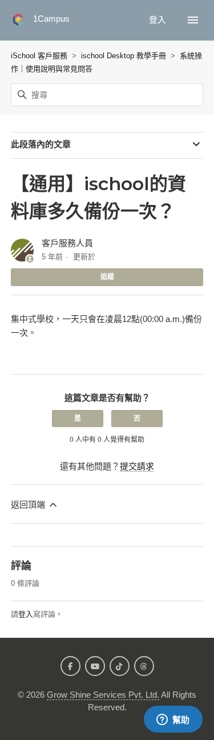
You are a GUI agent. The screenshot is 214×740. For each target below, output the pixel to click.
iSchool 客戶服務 (39, 55)
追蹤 (107, 277)
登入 (25, 614)
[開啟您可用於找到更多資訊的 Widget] (173, 720)
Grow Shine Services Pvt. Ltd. (103, 694)
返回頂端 (29, 504)
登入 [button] (158, 20)
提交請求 (137, 466)
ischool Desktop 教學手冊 (123, 55)
